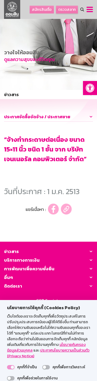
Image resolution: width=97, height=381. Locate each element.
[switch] (11, 367)
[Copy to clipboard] (66, 209)
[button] (90, 88)
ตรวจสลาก (67, 9)
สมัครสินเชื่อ (42, 9)
